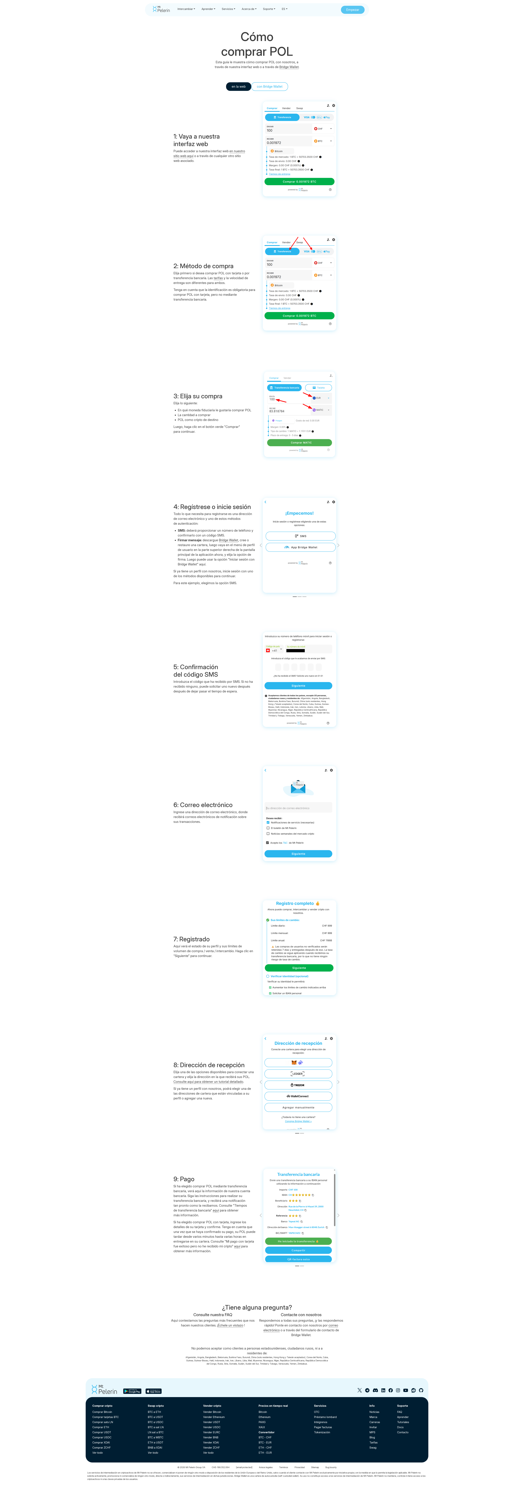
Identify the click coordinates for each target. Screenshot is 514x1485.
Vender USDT (211, 1422)
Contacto (403, 1432)
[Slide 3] (304, 596)
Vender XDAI (211, 1442)
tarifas (218, 278)
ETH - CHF (265, 1447)
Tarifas (373, 1442)
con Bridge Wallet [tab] (269, 86)
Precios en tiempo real (273, 1405)
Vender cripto (212, 1405)
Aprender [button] (207, 9)
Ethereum (265, 1417)
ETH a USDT (155, 1442)
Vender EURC (211, 1432)
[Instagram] (398, 1391)
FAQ (399, 1412)
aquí (216, 1210)
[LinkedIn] (383, 1391)
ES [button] (283, 9)
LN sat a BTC (156, 1432)
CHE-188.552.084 (221, 1467)
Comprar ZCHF (101, 1447)
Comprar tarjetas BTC (105, 1417)
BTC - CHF (265, 1437)
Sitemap (315, 1467)
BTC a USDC (155, 1422)
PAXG (262, 1422)
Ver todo (97, 1452)
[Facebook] (390, 1391)
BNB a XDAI (155, 1447)
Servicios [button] (227, 9)
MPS (372, 1432)
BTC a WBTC (155, 1437)
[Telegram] (367, 1391)
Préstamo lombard (325, 1417)
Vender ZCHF (211, 1447)
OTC (316, 1412)
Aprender (403, 1417)
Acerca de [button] (248, 9)
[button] (338, 545)
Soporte (402, 1405)
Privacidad (299, 1467)
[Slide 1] (295, 596)
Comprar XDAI (101, 1442)
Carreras (374, 1422)
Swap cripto (156, 1405)
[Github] (421, 1391)
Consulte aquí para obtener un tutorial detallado (208, 1082)
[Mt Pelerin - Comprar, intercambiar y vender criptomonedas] (161, 9)
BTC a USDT (155, 1417)
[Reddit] (413, 1391)
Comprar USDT (101, 1432)
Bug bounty (331, 1467)
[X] (360, 1391)
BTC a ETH (154, 1412)
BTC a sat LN (156, 1427)
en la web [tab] (239, 86)
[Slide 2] (300, 596)
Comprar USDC (101, 1437)
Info (372, 1405)
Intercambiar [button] (185, 9)
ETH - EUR (265, 1452)
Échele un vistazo (230, 1325)
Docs (400, 1427)
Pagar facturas (323, 1427)
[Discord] (375, 1391)
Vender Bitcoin (212, 1412)
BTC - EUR (265, 1442)
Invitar (373, 1427)
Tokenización (322, 1432)
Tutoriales (403, 1422)
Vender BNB (210, 1437)
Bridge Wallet (289, 67)
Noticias (374, 1412)
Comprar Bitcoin (102, 1412)
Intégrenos (320, 1422)
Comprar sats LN (102, 1422)
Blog (372, 1437)
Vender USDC (211, 1427)
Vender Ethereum (214, 1417)
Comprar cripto (102, 1405)
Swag (372, 1447)
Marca (373, 1417)
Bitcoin (263, 1412)
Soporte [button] (268, 9)
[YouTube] (405, 1391)
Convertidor (267, 1432)
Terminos (283, 1467)
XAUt (262, 1427)
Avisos (266, 1467)
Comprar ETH (100, 1427)
